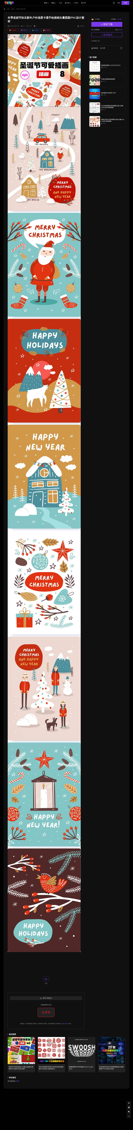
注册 (125, 3)
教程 (45, 3)
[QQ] (129, 1107)
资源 (8, 9)
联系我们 (66, 1023)
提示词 (67, 3)
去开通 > (119, 19)
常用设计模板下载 (21, 9)
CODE (76, 3)
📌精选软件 (24, 30)
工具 (60, 3)
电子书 (83, 3)
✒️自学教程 (35, 30)
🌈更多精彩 (46, 30)
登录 (118, 3)
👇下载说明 (12, 30)
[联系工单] (129, 1112)
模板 (53, 3)
